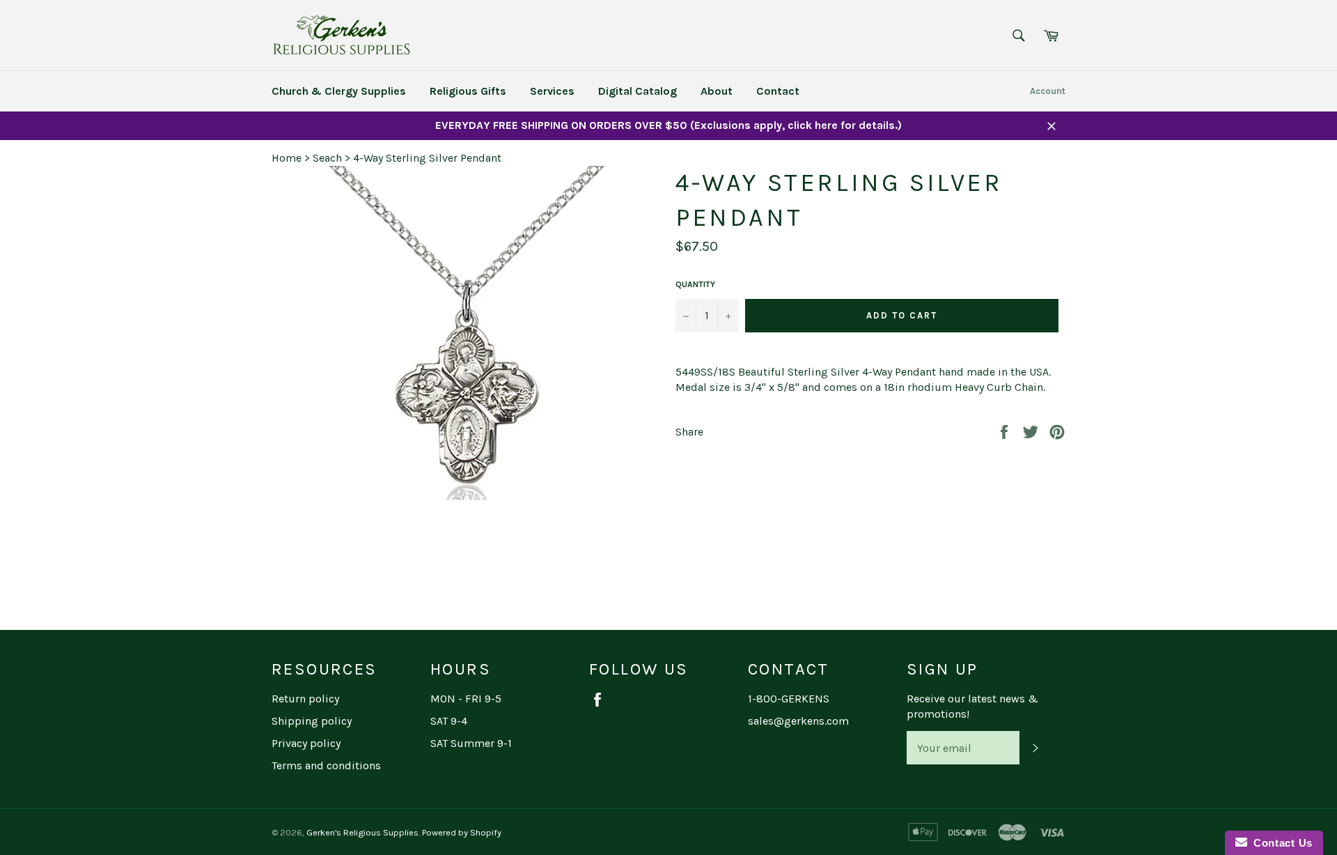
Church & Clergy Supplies (339, 91)
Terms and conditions (326, 765)
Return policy (305, 698)
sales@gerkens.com (798, 720)
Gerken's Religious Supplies (362, 832)
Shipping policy (312, 720)
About (717, 91)
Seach (327, 157)
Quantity (695, 284)
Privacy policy (306, 743)
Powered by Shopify (461, 832)
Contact (777, 91)
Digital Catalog (637, 91)
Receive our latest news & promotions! (972, 706)
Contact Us (1280, 843)
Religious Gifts (468, 91)
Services (552, 91)
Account (1047, 91)
